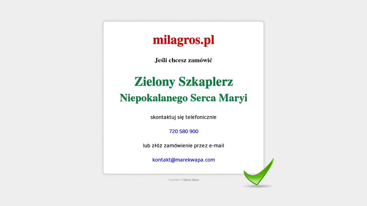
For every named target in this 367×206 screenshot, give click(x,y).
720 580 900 (183, 131)
